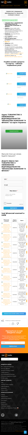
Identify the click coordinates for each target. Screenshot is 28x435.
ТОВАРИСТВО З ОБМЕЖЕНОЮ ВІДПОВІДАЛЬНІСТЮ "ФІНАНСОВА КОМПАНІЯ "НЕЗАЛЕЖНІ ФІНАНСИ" (6, 287)
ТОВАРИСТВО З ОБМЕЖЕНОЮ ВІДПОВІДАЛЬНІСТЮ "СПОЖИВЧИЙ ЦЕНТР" (6, 302)
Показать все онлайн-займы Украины (14, 313)
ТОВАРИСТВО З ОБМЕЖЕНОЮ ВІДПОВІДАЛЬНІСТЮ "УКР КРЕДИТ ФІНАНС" (6, 262)
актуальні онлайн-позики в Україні (14, 53)
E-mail (6, 185)
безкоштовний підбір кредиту (13, 56)
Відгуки (7, 41)
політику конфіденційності (21, 431)
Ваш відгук (13, 190)
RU (26, 5)
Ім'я (5, 179)
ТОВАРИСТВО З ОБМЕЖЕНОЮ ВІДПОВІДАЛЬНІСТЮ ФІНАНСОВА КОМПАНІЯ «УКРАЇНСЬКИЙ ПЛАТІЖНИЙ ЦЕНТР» (6, 228)
